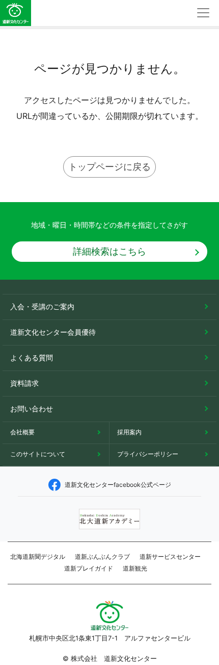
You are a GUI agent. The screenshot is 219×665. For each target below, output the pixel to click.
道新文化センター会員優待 (53, 332)
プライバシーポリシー (147, 454)
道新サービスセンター (170, 556)
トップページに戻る (109, 166)
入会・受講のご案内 (42, 306)
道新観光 (135, 568)
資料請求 (24, 383)
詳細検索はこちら (109, 251)
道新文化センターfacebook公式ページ (118, 484)
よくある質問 (31, 357)
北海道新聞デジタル (37, 556)
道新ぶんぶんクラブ (102, 556)
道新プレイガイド (88, 568)
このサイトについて (37, 454)
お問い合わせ (31, 408)
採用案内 (129, 432)
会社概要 (22, 432)
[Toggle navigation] (203, 12)
